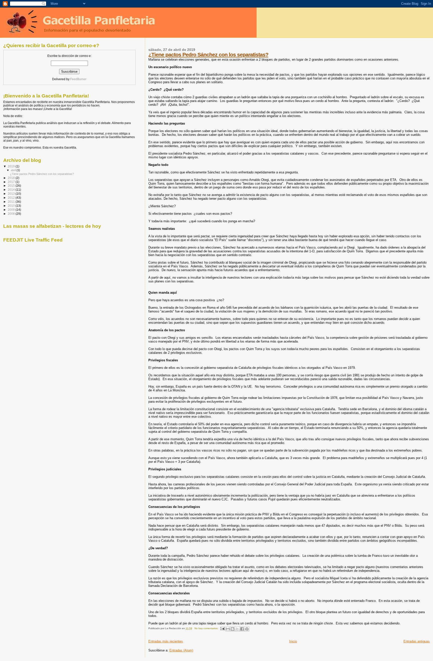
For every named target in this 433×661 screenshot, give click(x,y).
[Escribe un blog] (232, 628)
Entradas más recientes (165, 641)
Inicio (293, 641)
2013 (12, 193)
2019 (12, 166)
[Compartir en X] (237, 628)
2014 (12, 189)
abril (14, 170)
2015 (12, 185)
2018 (12, 177)
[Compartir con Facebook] (242, 628)
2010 (12, 205)
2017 (12, 181)
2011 (12, 201)
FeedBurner (78, 79)
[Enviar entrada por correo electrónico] (222, 628)
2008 (12, 213)
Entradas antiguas (416, 641)
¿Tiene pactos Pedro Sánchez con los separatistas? (208, 54)
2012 (12, 197)
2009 (12, 209)
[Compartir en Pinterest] (246, 628)
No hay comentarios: (206, 628)
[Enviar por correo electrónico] (227, 628)
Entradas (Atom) (181, 650)
